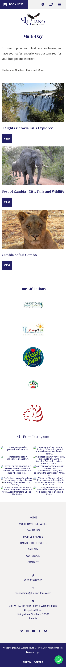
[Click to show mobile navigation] (60, 4)
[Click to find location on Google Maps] (43, 4)
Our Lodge (33, 555)
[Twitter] (21, 631)
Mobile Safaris (33, 536)
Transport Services (33, 543)
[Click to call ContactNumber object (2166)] (51, 4)
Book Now (16, 4)
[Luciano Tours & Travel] (33, 18)
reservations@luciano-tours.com (33, 593)
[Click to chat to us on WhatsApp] (58, 659)
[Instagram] (27, 631)
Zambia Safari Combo (19, 254)
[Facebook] (39, 631)
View (7, 138)
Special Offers (33, 662)
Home (33, 517)
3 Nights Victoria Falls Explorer (27, 128)
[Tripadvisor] (45, 631)
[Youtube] (33, 631)
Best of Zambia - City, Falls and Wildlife (33, 191)
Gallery (33, 549)
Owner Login (34, 652)
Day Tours (33, 530)
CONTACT (33, 562)
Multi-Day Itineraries (33, 524)
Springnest (57, 647)
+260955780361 (33, 580)
